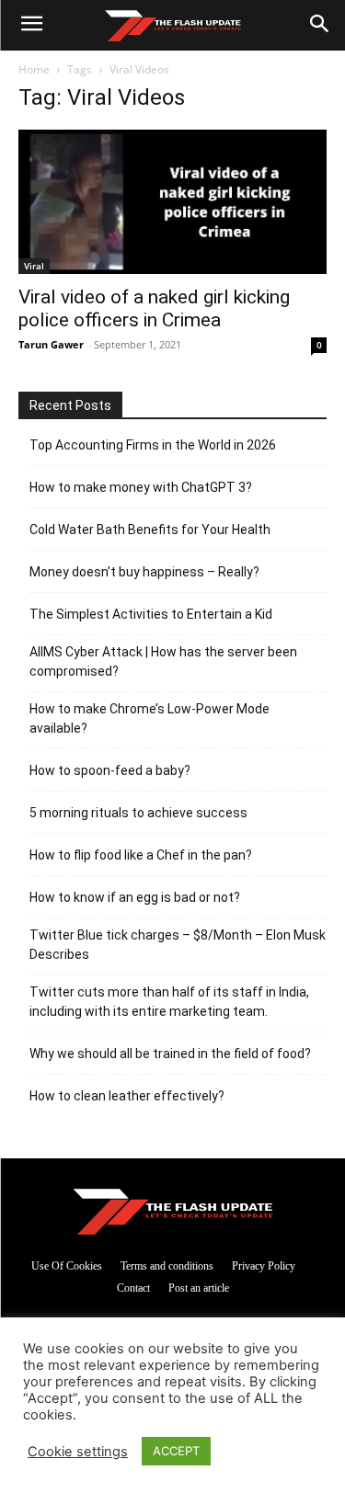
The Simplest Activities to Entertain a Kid (150, 614)
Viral (34, 265)
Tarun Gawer (51, 344)
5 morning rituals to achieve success (138, 812)
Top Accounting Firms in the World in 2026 (152, 445)
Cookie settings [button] (78, 1451)
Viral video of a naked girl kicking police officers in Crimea (154, 308)
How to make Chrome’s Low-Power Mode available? (149, 718)
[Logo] (172, 25)
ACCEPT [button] (176, 1450)
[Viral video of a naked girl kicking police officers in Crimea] (172, 202)
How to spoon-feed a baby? (109, 770)
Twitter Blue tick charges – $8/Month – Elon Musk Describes (177, 945)
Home (34, 69)
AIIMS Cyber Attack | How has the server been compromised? (163, 661)
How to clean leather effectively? (126, 1095)
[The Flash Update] (173, 1211)
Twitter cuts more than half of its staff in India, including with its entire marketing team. (169, 1002)
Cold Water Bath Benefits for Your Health (149, 529)
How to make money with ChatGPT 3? (140, 487)
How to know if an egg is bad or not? (134, 897)
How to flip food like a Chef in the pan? (140, 855)
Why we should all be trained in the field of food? (170, 1053)
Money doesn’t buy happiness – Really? (144, 571)
